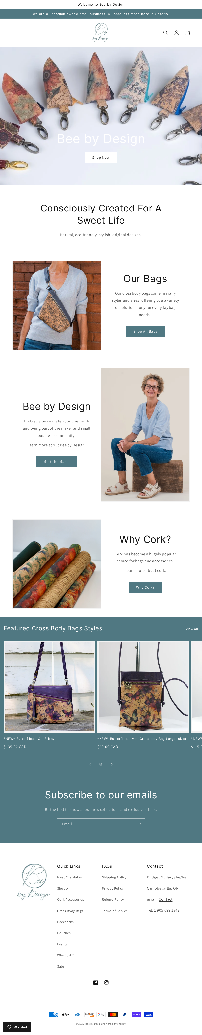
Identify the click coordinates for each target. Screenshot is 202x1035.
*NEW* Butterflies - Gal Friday (29, 739)
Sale (60, 966)
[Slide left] (90, 764)
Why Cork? (145, 587)
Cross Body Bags (70, 911)
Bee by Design (93, 1023)
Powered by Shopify (114, 1023)
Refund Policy (113, 899)
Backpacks (65, 922)
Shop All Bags (145, 331)
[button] (14, 32)
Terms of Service (115, 911)
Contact (165, 899)
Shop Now (101, 157)
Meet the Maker (56, 461)
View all (192, 629)
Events (62, 944)
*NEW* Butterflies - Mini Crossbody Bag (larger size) (141, 739)
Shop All (64, 888)
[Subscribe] (139, 824)
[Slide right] (111, 764)
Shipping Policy (114, 877)
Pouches (64, 933)
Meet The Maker (69, 877)
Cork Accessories (70, 899)
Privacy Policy (112, 888)
